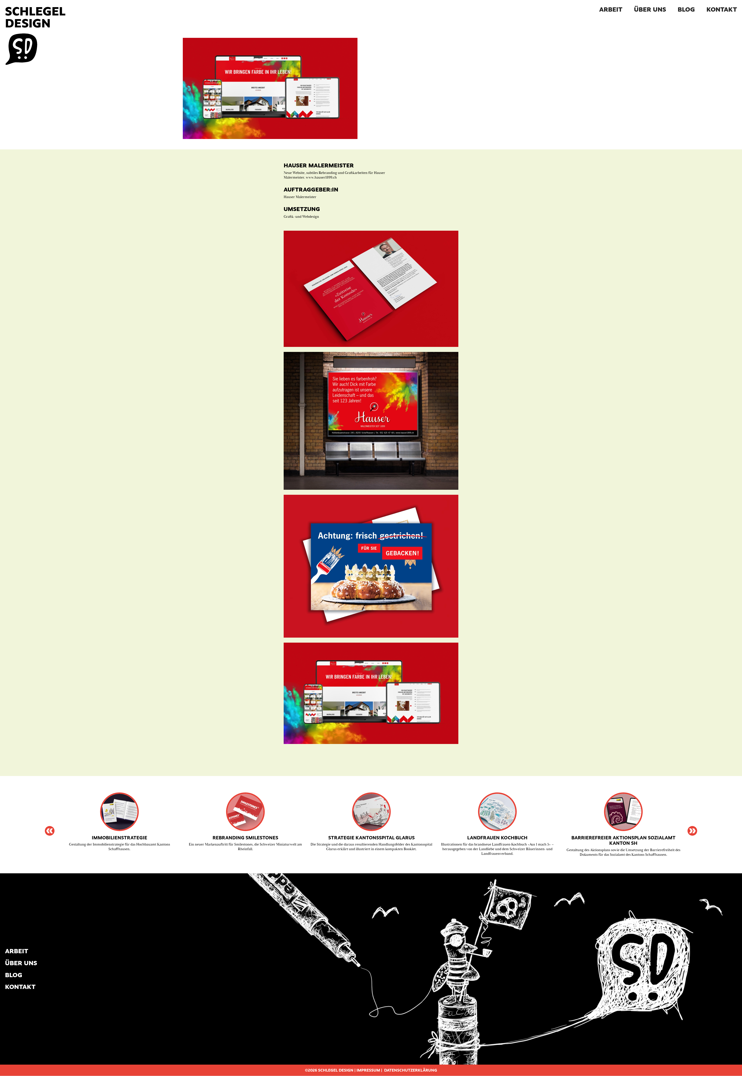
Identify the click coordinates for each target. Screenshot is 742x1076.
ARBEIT (610, 9)
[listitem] (119, 822)
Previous (49, 831)
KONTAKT (721, 9)
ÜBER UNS (650, 9)
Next (692, 831)
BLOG (686, 9)
